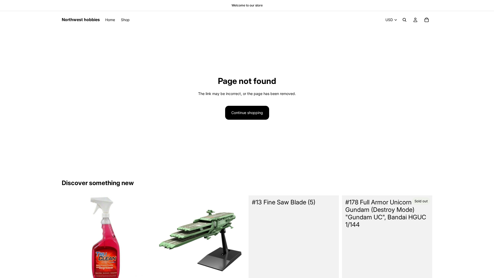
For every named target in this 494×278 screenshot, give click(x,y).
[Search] (404, 19)
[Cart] (426, 19)
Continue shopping (247, 112)
